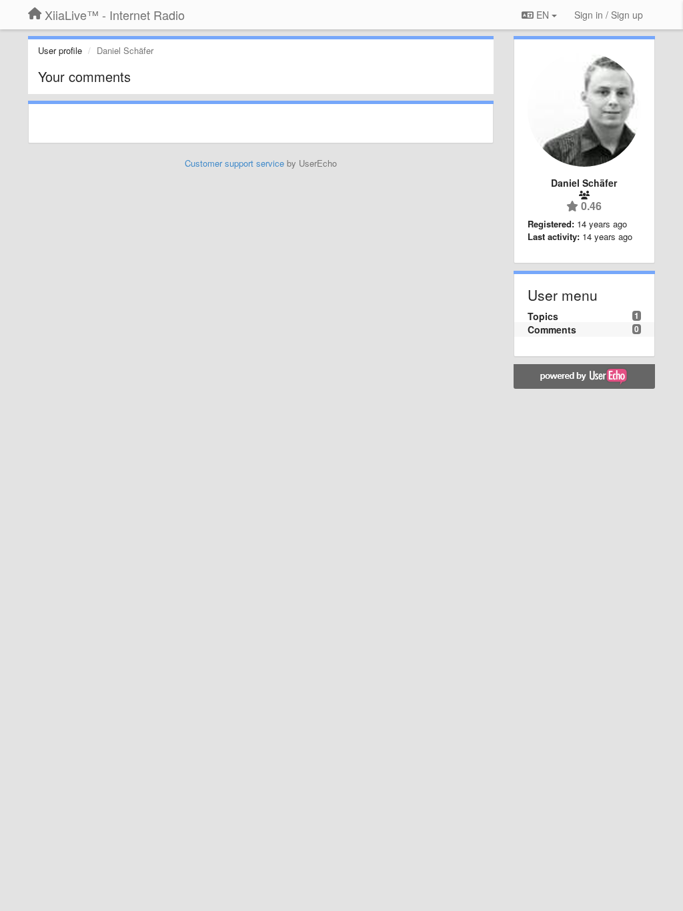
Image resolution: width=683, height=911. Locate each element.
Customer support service (234, 163)
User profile (60, 50)
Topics (543, 316)
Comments (552, 329)
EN (543, 14)
